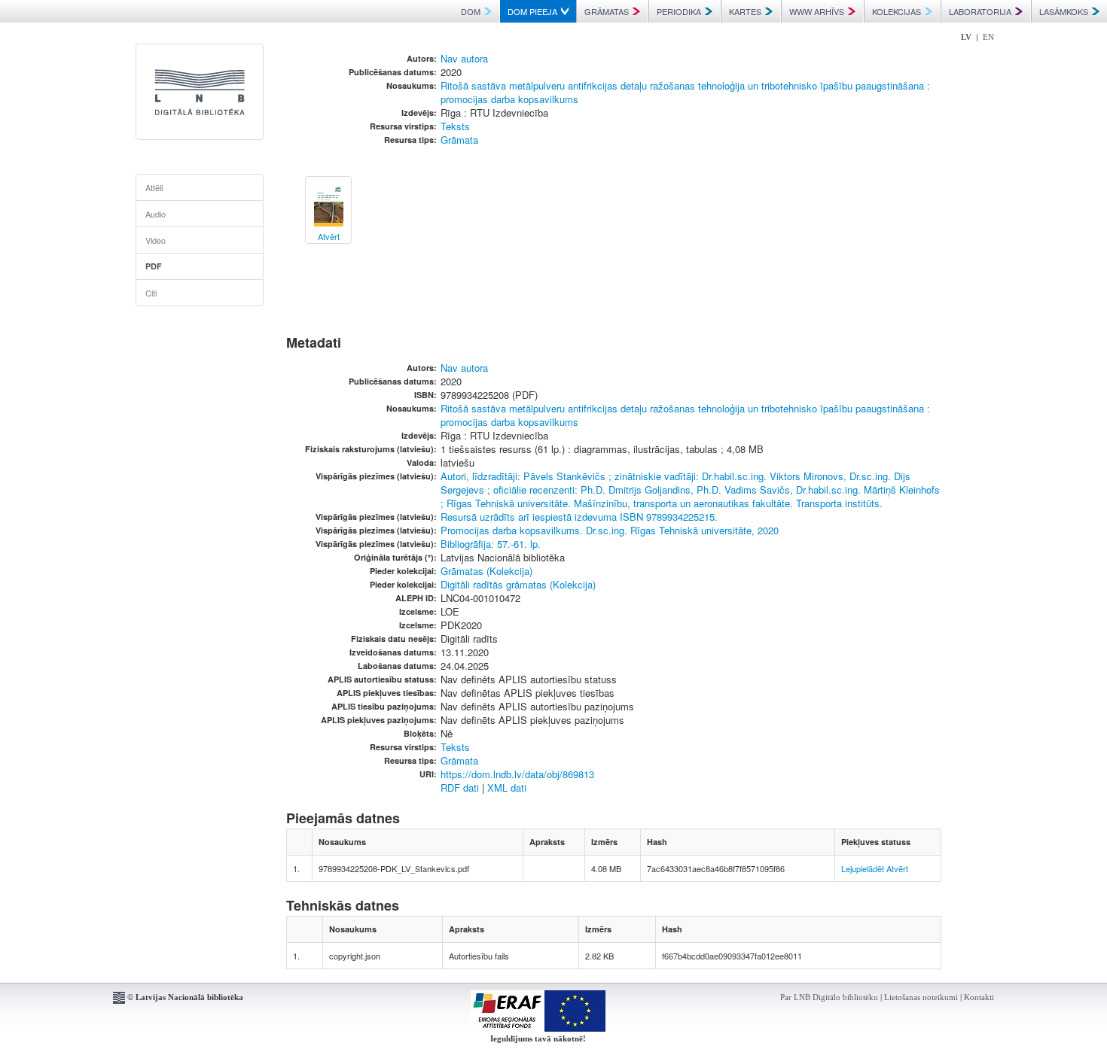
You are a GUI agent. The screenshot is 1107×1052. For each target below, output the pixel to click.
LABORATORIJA (980, 11)
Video (155, 240)
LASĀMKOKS (1063, 11)
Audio (155, 214)
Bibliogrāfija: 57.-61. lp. (491, 544)
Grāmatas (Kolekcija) (486, 571)
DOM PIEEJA (532, 11)
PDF (153, 266)
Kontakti (979, 997)
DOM (470, 11)
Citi (151, 293)
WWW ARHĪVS (816, 11)
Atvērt (897, 868)
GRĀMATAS (606, 11)
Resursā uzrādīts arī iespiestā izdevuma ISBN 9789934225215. (579, 516)
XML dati (506, 787)
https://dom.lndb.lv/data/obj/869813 (517, 774)
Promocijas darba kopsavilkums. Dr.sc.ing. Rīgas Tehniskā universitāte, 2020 (610, 530)
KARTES (745, 11)
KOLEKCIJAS (896, 11)
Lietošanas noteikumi (921, 997)
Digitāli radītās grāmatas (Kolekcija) (518, 584)
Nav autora (464, 58)
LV (966, 36)
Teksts (455, 126)
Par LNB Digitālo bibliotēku (829, 997)
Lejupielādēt (862, 868)
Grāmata (459, 139)
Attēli (154, 187)
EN (988, 36)
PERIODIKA (679, 11)
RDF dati (460, 787)
